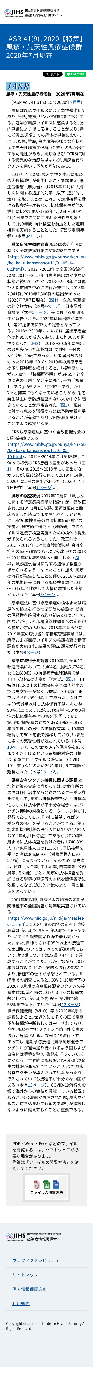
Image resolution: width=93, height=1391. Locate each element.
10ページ (15, 747)
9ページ (31, 652)
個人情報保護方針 (29, 1289)
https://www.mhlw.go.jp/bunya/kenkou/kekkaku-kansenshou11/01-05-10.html (46, 450)
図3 (64, 405)
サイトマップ (25, 1274)
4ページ (51, 306)
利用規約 (21, 1303)
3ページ (33, 236)
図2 (35, 343)
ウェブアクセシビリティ (36, 1260)
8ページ (47, 594)
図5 (70, 679)
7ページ (43, 487)
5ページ (39, 312)
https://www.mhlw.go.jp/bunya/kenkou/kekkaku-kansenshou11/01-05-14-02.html (46, 262)
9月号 (75, 102)
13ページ (36, 1085)
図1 (53, 300)
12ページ (70, 1004)
